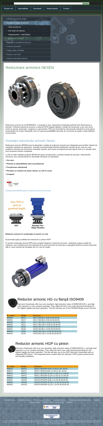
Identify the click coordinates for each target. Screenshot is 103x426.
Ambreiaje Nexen (25, 400)
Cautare (69, 402)
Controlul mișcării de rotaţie (16, 19)
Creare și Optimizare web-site (57, 422)
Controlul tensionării (13, 46)
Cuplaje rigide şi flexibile (15, 50)
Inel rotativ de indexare (16, 31)
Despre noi (8, 8)
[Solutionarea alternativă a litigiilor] (51, 407)
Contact (66, 8)
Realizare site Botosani (73, 422)
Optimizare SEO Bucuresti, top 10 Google (36, 422)
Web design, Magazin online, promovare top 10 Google (50, 420)
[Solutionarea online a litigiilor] (51, 416)
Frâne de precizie (14, 27)
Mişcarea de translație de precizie (18, 42)
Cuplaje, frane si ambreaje (53, 402)
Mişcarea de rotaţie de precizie (17, 23)
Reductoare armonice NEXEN (30, 68)
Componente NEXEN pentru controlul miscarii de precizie (28, 191)
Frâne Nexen (9, 400)
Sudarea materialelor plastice (17, 58)
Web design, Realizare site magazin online (21, 420)
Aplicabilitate (23, 8)
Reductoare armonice (16, 38)
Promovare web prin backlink (79, 400)
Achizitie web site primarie (88, 422)
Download (37, 8)
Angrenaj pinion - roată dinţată (19, 34)
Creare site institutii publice (58, 423)
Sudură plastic (52, 8)
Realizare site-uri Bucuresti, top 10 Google (80, 420)
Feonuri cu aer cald (13, 54)
